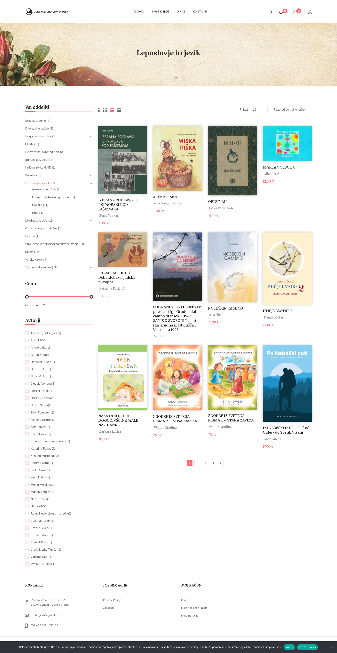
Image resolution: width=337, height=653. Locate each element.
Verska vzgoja (34, 259)
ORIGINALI (218, 201)
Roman (30, 236)
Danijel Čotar (273, 317)
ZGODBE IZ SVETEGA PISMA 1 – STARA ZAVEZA (231, 417)
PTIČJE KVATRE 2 (277, 311)
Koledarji (31, 175)
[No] (332, 647)
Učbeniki (30, 252)
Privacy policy (307, 647)
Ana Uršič (216, 315)
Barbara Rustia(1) (43, 362)
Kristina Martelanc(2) (45, 456)
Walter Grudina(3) (43, 564)
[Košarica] (295, 13)
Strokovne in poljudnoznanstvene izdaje (52, 244)
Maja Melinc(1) (40, 477)
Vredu (289, 647)
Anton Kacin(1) (41, 355)
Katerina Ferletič (111, 288)
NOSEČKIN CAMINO (225, 308)
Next (221, 463)
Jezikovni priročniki (44, 189)
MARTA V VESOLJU (279, 167)
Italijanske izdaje (36, 159)
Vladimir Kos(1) (41, 557)
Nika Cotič (271, 174)
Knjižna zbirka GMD (38, 167)
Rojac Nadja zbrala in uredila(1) (52, 513)
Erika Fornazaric (221, 208)
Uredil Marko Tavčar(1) (46, 549)
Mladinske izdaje (36, 220)
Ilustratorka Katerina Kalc (42, 152)
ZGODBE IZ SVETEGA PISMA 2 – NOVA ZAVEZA (175, 418)
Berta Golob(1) (41, 369)
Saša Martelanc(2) (43, 521)
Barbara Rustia (110, 431)
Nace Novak (272, 439)
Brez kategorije (35, 120)
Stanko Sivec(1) (41, 528)
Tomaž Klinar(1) (41, 542)
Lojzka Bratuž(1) (42, 463)
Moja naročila (190, 615)
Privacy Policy (112, 600)
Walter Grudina (165, 427)
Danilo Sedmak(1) (43, 398)
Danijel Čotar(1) (41, 391)
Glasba (30, 144)
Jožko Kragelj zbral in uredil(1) (50, 441)
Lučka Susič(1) (40, 470)
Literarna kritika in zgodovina (51, 197)
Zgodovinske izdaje (38, 267)
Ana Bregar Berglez (168, 203)
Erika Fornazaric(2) (43, 412)
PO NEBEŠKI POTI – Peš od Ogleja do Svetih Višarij (286, 430)
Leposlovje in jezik (37, 183)
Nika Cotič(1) (39, 506)
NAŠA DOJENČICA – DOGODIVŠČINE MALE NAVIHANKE (118, 420)
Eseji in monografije (38, 136)
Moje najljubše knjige (194, 608)
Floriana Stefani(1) (43, 419)
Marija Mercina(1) (42, 484)
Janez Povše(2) (41, 434)
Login (184, 600)
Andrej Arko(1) (40, 347)
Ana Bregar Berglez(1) (46, 333)
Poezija (37, 205)
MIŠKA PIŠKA (165, 197)
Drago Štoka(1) (41, 405)
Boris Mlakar (108, 215)
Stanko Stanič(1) (42, 535)
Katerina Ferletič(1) (44, 448)
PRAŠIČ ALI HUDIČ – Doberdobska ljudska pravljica (116, 277)
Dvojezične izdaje (37, 128)
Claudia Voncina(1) (43, 383)
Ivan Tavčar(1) (40, 427)
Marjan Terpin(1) (42, 492)
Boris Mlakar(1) (41, 376)
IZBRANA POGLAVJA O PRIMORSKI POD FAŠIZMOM (117, 204)
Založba (108, 608)
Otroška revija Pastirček (41, 228)
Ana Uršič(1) (39, 340)
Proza (36, 213)
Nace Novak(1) (41, 499)
